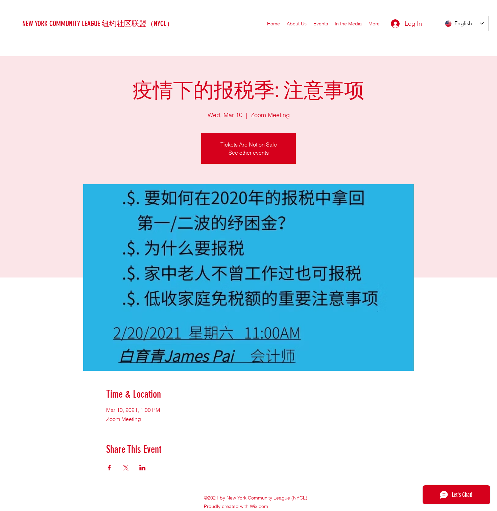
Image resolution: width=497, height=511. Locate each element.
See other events (249, 152)
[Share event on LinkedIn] (142, 467)
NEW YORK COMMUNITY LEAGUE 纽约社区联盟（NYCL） (98, 23)
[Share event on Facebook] (109, 467)
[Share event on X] (126, 467)
